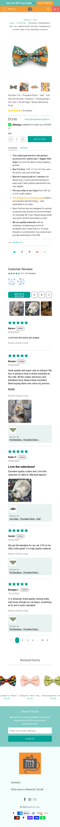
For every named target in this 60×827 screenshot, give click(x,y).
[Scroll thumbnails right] (48, 309)
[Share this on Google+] (37, 252)
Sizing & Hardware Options (37, 119)
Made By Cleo (33, 807)
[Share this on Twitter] (14, 252)
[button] (14, 110)
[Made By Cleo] (30, 9)
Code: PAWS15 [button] (45, 3)
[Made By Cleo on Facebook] (25, 799)
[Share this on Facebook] (22, 252)
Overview (12, 148)
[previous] (11, 56)
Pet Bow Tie (18, 242)
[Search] (48, 9)
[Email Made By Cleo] (35, 799)
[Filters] (42, 295)
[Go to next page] (48, 640)
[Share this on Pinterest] (29, 252)
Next (35, 20)
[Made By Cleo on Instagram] (30, 799)
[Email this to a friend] (45, 252)
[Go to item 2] (32, 308)
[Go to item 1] (16, 308)
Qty (10, 133)
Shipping (23, 148)
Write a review (19, 295)
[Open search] (34, 295)
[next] (49, 56)
